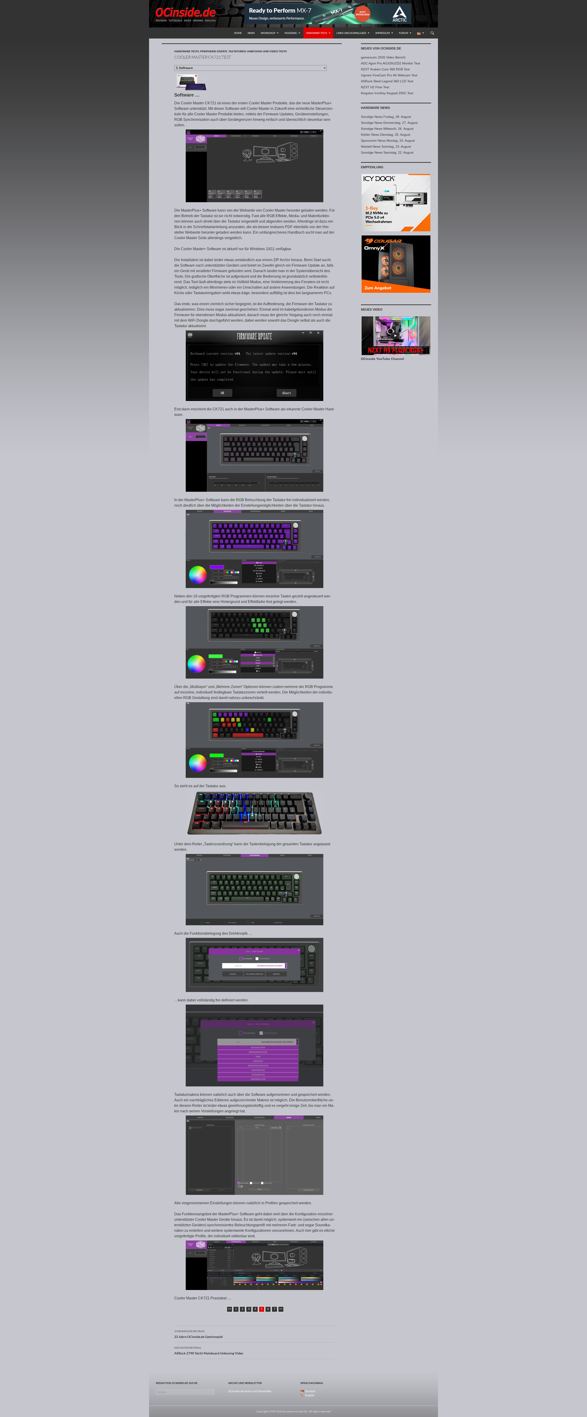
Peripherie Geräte (213, 51)
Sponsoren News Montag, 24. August (388, 140)
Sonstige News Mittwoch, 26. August (387, 128)
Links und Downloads (351, 32)
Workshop (268, 32)
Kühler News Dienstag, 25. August (385, 134)
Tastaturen (237, 51)
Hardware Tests (316, 32)
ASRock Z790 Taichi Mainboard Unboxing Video (208, 1350)
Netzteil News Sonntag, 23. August (386, 146)
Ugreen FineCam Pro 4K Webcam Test (389, 75)
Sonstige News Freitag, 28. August (386, 117)
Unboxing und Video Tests (267, 51)
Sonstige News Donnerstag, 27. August (389, 122)
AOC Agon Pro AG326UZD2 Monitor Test (390, 63)
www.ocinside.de (296, 1411)
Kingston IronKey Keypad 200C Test (387, 93)
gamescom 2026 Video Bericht (383, 57)
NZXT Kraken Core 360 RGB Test (385, 69)
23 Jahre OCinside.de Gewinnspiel (198, 1334)
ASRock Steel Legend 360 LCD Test (387, 81)
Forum (403, 32)
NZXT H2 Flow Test (375, 87)
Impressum (382, 32)
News (251, 32)
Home (238, 32)
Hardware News (375, 108)
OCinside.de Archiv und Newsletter (249, 1391)
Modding (291, 32)
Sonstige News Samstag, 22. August (387, 152)
